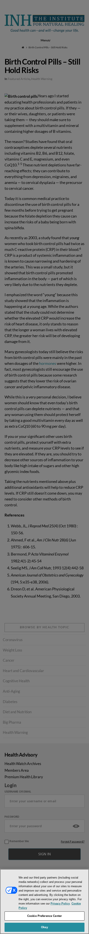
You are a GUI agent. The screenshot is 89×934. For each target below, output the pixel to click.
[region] (44, 901)
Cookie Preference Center (44, 916)
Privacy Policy (60, 903)
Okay (44, 927)
